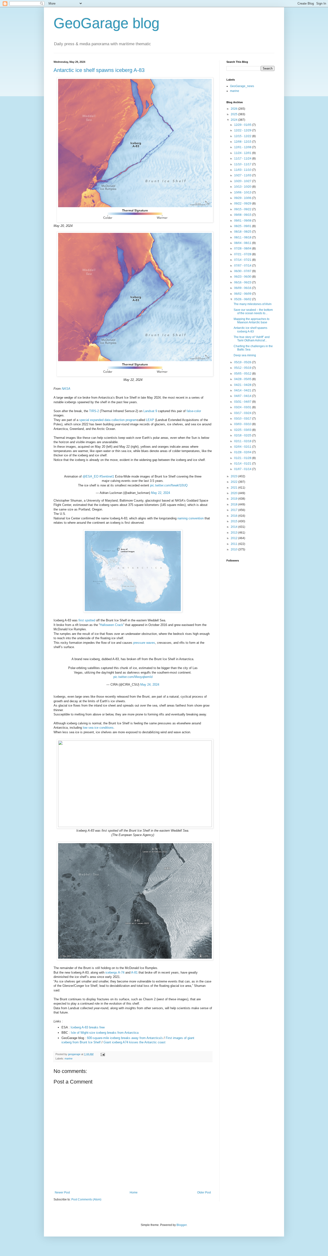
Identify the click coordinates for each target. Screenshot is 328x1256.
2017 (234, 510)
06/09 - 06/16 (243, 288)
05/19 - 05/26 (243, 362)
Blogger (181, 1225)
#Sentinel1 (106, 476)
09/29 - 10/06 (243, 198)
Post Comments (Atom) (86, 1199)
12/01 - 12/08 (243, 147)
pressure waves (144, 642)
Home (134, 1192)
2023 (234, 476)
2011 (234, 544)
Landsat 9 (150, 411)
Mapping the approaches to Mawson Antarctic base (251, 320)
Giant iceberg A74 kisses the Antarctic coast (134, 1042)
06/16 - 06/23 (243, 282)
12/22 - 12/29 (243, 130)
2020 (234, 493)
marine (69, 1058)
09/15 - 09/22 (243, 209)
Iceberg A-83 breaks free (88, 1027)
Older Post (204, 1192)
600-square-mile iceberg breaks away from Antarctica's (125, 1038)
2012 (234, 538)
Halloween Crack (111, 625)
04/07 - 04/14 (243, 396)
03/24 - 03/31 (243, 407)
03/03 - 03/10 (243, 424)
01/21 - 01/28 (243, 458)
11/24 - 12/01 (243, 153)
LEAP (150, 420)
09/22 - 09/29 (243, 203)
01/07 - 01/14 (243, 469)
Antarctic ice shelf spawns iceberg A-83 (99, 70)
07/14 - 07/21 (243, 259)
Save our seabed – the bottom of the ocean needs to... (253, 311)
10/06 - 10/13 (243, 192)
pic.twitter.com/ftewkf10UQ (169, 485)
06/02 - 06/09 (243, 293)
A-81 (134, 972)
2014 (234, 527)
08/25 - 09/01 (243, 226)
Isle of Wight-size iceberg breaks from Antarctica (105, 1032)
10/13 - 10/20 (243, 186)
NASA (66, 388)
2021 (234, 487)
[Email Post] (102, 1054)
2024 (234, 119)
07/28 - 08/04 (243, 248)
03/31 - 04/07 (243, 401)
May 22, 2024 (160, 493)
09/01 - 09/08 (243, 220)
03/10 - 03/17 (243, 418)
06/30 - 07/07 (243, 271)
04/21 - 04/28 (243, 385)
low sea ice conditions (98, 727)
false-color (194, 411)
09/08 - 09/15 (243, 215)
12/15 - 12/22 (243, 136)
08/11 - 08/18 (243, 237)
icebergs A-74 (114, 972)
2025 (234, 114)
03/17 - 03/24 (243, 413)
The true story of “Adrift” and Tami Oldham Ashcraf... (252, 338)
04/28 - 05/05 (243, 379)
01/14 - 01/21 (243, 463)
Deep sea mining (245, 355)
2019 (234, 498)
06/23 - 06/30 (243, 276)
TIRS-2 (94, 411)
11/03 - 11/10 (243, 170)
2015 (234, 521)
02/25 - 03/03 (243, 430)
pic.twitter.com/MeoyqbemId (132, 677)
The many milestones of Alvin (253, 304)
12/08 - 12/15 (243, 141)
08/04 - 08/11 (243, 243)
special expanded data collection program (108, 420)
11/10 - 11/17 (243, 164)
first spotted (87, 620)
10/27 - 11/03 (243, 175)
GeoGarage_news (242, 86)
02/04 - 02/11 (243, 446)
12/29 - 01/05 (243, 125)
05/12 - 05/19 (243, 368)
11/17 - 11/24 (243, 158)
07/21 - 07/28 (243, 254)
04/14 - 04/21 (243, 390)
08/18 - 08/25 (243, 231)
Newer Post (62, 1192)
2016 (234, 515)
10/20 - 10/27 (243, 181)
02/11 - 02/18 (243, 441)
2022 (234, 482)
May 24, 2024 (149, 684)
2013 (234, 532)
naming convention (190, 518)
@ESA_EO (90, 476)
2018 (234, 504)
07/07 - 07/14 (243, 265)
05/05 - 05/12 (243, 373)
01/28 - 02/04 (243, 452)
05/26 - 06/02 (243, 299)
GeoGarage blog (106, 23)
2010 (234, 549)
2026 (234, 108)
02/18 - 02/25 (243, 435)
